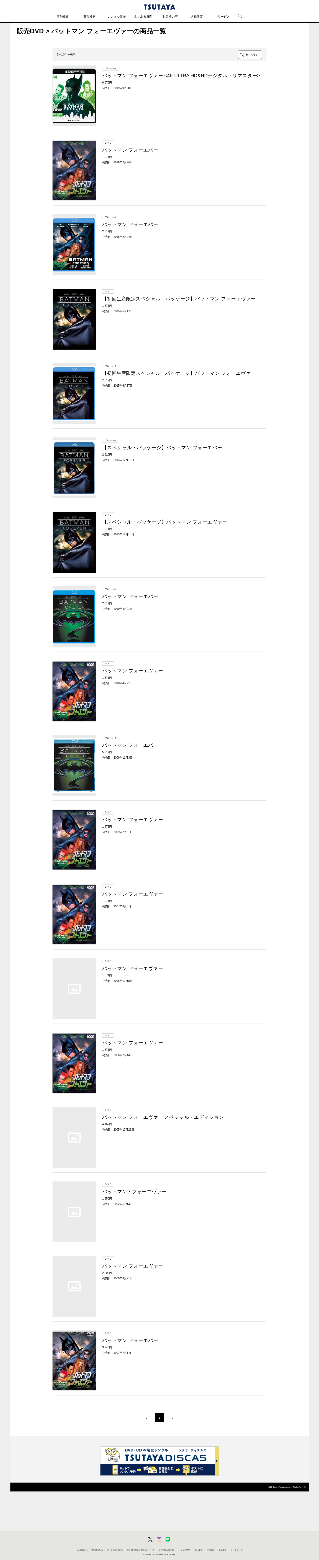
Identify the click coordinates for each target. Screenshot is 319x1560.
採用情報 (210, 1550)
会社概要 (198, 1550)
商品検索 (90, 16)
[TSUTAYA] (159, 7)
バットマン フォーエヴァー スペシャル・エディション (163, 1117)
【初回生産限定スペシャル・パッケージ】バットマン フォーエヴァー (179, 299)
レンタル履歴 (116, 16)
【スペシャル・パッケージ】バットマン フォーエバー (162, 447)
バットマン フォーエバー (130, 150)
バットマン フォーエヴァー (132, 671)
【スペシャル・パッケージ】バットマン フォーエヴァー (164, 522)
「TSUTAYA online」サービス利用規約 (106, 1550)
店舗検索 (63, 16)
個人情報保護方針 (166, 1550)
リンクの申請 (184, 1550)
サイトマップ (236, 1550)
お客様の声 (170, 16)
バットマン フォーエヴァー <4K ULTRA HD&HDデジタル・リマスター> (181, 75)
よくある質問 (143, 16)
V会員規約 (81, 1550)
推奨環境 (222, 1550)
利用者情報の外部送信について (140, 1550)
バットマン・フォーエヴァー (134, 1191)
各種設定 (197, 16)
